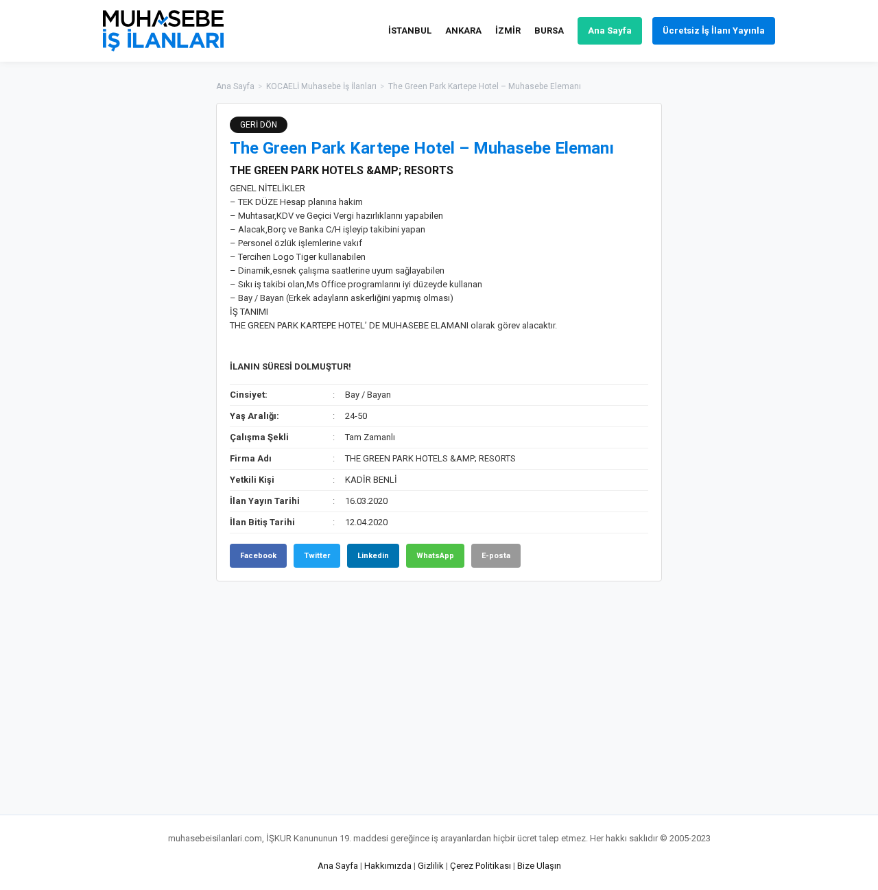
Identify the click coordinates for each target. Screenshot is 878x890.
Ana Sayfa (610, 30)
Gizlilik (431, 866)
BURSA (549, 30)
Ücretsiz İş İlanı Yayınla (714, 30)
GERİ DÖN (258, 125)
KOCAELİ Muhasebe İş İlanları (321, 86)
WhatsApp (435, 555)
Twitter (317, 555)
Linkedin (373, 555)
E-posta (496, 555)
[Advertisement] (730, 308)
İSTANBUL (409, 30)
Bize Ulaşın (539, 866)
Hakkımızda (388, 866)
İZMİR (508, 30)
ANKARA (463, 30)
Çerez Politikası (480, 866)
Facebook (258, 555)
